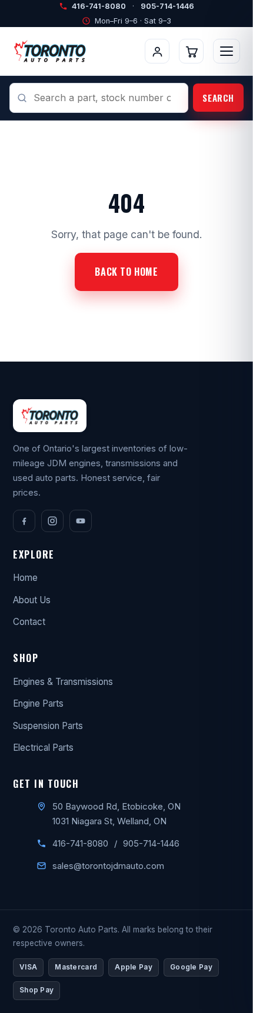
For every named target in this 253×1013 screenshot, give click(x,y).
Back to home (126, 272)
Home (25, 577)
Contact (29, 621)
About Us (32, 600)
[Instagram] (52, 521)
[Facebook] (24, 521)
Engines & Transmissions (63, 681)
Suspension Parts (48, 725)
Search (218, 97)
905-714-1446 (167, 6)
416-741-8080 (99, 6)
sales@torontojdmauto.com (108, 865)
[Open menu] (226, 51)
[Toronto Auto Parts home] (49, 51)
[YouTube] (80, 521)
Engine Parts (38, 703)
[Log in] (157, 51)
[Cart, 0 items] (191, 51)
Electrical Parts (43, 747)
